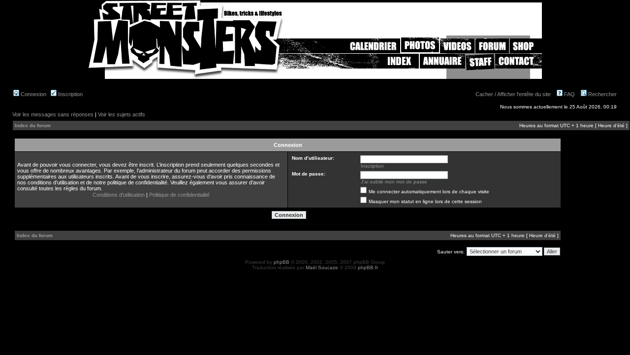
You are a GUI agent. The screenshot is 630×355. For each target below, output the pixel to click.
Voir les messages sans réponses (53, 114)
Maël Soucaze (322, 267)
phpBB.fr (368, 267)
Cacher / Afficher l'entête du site (513, 94)
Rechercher (602, 94)
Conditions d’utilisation (119, 195)
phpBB (281, 262)
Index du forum (33, 125)
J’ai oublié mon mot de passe (394, 181)
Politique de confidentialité (179, 195)
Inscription (70, 94)
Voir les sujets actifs (121, 114)
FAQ (569, 94)
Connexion (32, 94)
